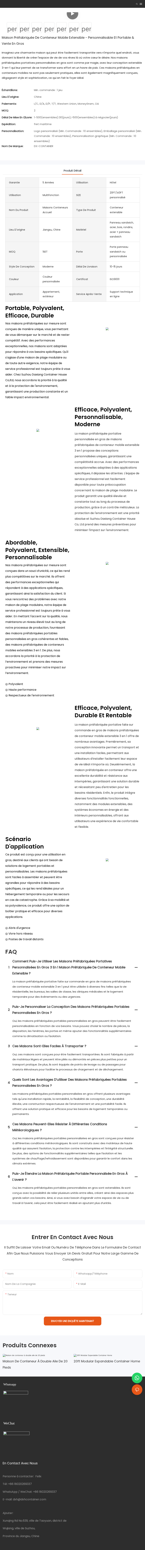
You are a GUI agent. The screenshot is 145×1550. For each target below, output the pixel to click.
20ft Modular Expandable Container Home (107, 1361)
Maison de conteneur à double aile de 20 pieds (35, 1364)
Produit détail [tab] (72, 170)
